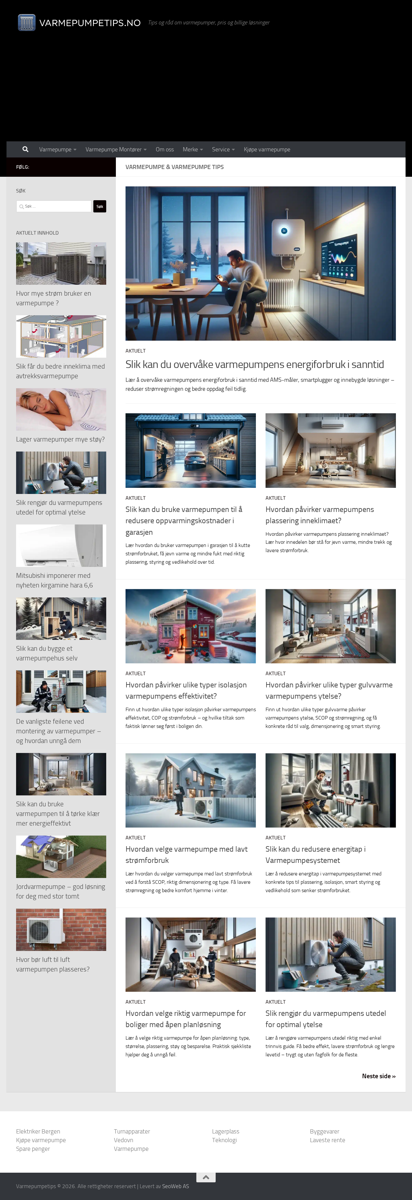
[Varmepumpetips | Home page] (78, 22)
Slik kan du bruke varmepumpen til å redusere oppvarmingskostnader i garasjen (184, 521)
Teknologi (224, 1140)
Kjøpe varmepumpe (267, 149)
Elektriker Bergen (38, 1131)
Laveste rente (327, 1140)
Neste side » (379, 1076)
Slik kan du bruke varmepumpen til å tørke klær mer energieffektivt (58, 813)
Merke (190, 149)
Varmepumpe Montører (114, 149)
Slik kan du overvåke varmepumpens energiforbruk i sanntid (255, 364)
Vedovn (123, 1140)
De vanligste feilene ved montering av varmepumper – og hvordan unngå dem (58, 731)
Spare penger (33, 1148)
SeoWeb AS (175, 1186)
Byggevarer (324, 1131)
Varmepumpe (55, 149)
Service (221, 149)
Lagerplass (225, 1131)
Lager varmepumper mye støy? (60, 439)
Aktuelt (135, 351)
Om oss (165, 149)
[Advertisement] (206, 93)
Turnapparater (132, 1131)
